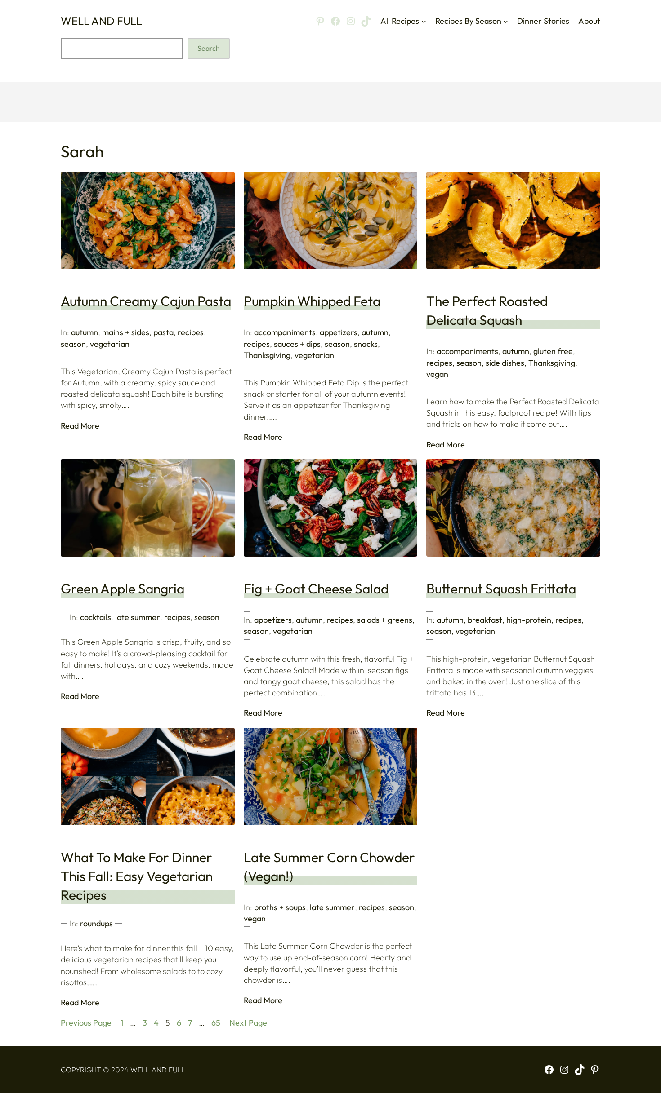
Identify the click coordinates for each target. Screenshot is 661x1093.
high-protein (528, 620)
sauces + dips (297, 344)
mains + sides (125, 332)
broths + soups (280, 907)
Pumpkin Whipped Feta (312, 301)
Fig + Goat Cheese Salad (316, 588)
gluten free (553, 351)
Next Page (248, 1023)
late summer (137, 617)
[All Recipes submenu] (423, 20)
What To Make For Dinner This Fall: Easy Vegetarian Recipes (137, 876)
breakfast (485, 620)
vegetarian (110, 344)
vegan (437, 374)
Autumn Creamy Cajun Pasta (146, 301)
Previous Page (86, 1023)
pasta (163, 332)
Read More (80, 425)
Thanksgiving (267, 355)
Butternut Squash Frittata (501, 588)
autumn (84, 332)
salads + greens (384, 620)
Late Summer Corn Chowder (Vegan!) (329, 867)
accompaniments (285, 332)
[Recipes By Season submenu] (505, 20)
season (73, 344)
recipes (191, 332)
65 (215, 1023)
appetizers (338, 332)
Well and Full (101, 20)
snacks (366, 344)
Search (208, 48)
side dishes (505, 363)
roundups (96, 923)
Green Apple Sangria (122, 588)
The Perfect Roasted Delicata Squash (487, 310)
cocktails (95, 617)
